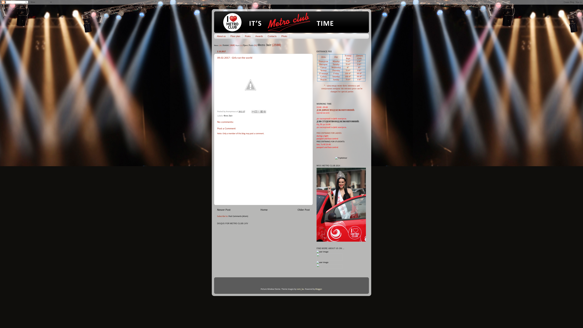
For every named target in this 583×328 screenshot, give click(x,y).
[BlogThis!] (255, 111)
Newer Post (223, 210)
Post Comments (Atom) (238, 216)
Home (264, 210)
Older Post (304, 210)
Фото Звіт (264, 45)
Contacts (272, 36)
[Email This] (253, 111)
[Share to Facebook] (261, 111)
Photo (284, 36)
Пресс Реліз (248, 45)
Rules (248, 36)
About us (221, 36)
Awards (259, 36)
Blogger (318, 289)
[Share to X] (258, 111)
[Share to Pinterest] (264, 111)
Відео (237, 45)
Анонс (225, 45)
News (216, 45)
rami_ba (300, 289)
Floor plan (235, 36)
